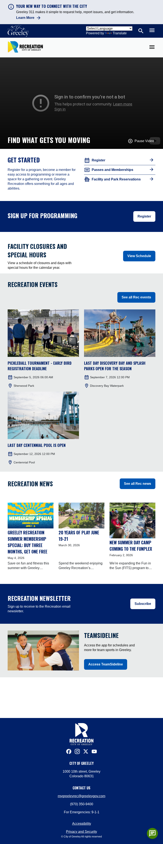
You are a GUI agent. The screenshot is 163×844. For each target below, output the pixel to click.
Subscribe (143, 604)
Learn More (25, 17)
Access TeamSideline (105, 664)
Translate (120, 33)
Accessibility (81, 823)
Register (144, 216)
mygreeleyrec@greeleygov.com (81, 796)
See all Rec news (137, 483)
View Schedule (139, 256)
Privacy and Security (81, 831)
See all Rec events (136, 297)
